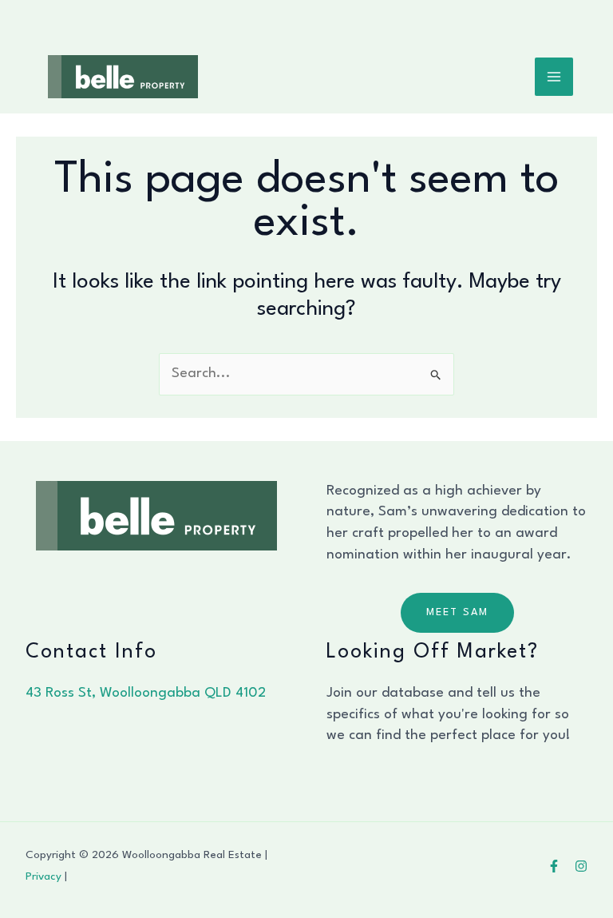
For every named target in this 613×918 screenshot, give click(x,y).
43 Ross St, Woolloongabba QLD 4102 (146, 693)
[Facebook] (554, 866)
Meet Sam (457, 612)
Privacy (43, 876)
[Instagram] (581, 866)
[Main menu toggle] (554, 77)
